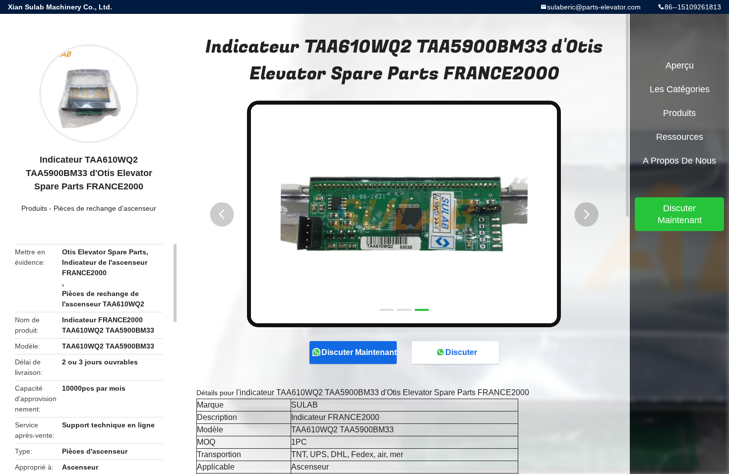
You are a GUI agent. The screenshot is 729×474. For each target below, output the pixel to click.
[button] (222, 214)
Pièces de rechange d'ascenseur (105, 208)
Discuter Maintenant (359, 352)
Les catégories (680, 89)
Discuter (461, 352)
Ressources (679, 137)
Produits (34, 208)
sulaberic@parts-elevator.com (594, 7)
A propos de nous (679, 161)
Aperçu (680, 65)
